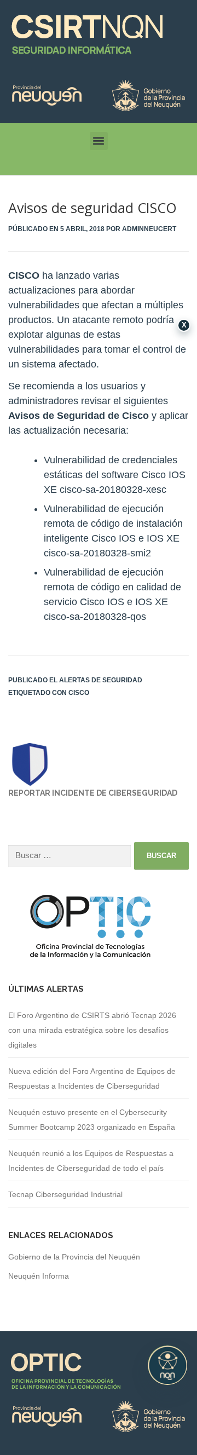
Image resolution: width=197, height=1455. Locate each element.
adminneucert (149, 229)
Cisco (78, 693)
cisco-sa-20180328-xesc (113, 489)
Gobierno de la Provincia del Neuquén (74, 1256)
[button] (99, 141)
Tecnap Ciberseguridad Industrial (65, 1194)
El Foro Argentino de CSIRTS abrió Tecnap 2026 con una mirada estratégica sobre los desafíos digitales (92, 1030)
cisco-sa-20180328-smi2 (97, 553)
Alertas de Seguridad (100, 680)
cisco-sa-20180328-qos (95, 616)
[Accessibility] (167, 1365)
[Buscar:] (69, 856)
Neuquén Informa (38, 1276)
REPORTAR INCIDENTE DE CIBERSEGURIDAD (92, 793)
